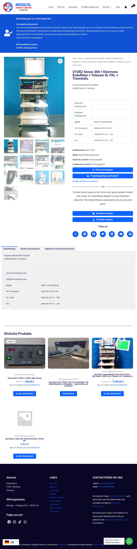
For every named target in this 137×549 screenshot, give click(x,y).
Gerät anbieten (56, 501)
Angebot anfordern (57, 497)
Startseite (54, 483)
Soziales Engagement (90, 7)
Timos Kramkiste (99, 545)
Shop (118, 7)
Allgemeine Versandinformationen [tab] (59, 249)
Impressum (54, 504)
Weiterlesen (68, 393)
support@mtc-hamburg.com (117, 520)
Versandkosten (33, 384)
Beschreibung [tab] (9, 249)
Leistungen (72, 7)
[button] (110, 7)
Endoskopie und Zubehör (94, 58)
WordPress (62, 545)
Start (75, 58)
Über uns (60, 7)
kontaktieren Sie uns (117, 496)
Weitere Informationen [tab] (30, 249)
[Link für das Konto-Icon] (126, 7)
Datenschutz (55, 511)
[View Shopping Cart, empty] (132, 7)
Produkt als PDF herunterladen (85, 181)
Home (50, 7)
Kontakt (106, 7)
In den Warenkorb (24, 393)
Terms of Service (56, 508)
